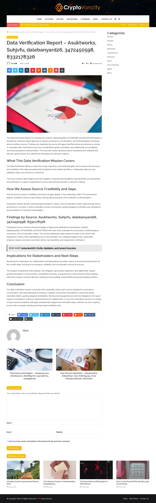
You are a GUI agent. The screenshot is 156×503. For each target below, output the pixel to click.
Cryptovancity (20, 32)
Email (9, 432)
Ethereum (85, 19)
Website (59, 432)
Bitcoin (60, 19)
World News (132, 25)
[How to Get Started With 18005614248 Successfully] (132, 470)
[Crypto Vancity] (78, 7)
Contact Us (106, 19)
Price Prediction (113, 65)
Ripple (109, 69)
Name (10, 423)
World (109, 73)
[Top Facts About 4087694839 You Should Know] (96, 470)
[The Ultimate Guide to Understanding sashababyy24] (59, 470)
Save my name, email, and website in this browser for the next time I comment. (39, 441)
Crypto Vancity (46, 499)
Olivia (13, 63)
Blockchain (72, 19)
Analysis (110, 41)
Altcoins (49, 19)
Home (39, 19)
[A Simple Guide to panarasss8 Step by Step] (23, 470)
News (95, 19)
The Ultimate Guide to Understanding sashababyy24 (41, 25)
